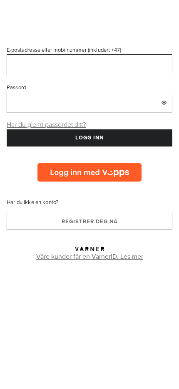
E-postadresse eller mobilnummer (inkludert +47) (64, 49)
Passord (16, 87)
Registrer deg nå (90, 221)
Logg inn (89, 137)
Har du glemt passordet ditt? (46, 124)
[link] (89, 172)
